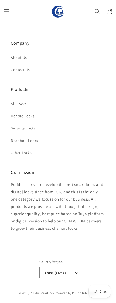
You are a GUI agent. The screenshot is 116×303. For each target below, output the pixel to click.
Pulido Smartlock (42, 293)
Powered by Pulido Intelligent (76, 293)
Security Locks (23, 128)
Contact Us (20, 69)
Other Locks (21, 152)
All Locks (18, 103)
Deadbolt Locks (24, 140)
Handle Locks (22, 116)
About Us (19, 57)
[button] (7, 12)
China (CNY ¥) (55, 273)
